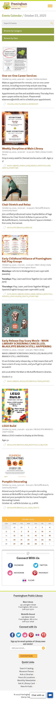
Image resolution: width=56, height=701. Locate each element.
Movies (46, 381)
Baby (33, 294)
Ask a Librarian (26, 674)
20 (14, 539)
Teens (39, 381)
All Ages (28, 508)
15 (28, 535)
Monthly (42, 166)
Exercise (28, 228)
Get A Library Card (26, 683)
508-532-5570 (28, 609)
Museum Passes (26, 671)
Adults (17, 104)
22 (28, 539)
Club (40, 445)
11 (49, 531)
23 (36, 539)
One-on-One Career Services (19, 76)
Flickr (31, 580)
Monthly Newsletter (26, 680)
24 (42, 539)
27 (14, 543)
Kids (28, 166)
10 (42, 531)
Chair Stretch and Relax (16, 204)
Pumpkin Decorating (14, 482)
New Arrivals (26, 686)
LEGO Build (9, 426)
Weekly (24, 104)
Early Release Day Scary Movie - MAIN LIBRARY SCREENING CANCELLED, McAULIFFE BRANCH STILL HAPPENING (26, 343)
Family (23, 166)
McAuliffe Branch (15, 228)
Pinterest (43, 572)
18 (50, 535)
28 (21, 543)
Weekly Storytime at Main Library (22, 148)
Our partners (26, 656)
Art (48, 166)
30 (36, 543)
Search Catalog (26, 668)
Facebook (19, 565)
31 (42, 543)
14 (21, 535)
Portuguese (15, 296)
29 (28, 543)
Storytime (13, 168)
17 (42, 535)
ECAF (9, 294)
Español (6, 296)
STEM (45, 445)
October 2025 (28, 519)
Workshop (33, 104)
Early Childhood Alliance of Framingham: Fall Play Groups (27, 260)
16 (36, 535)
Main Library (13, 166)
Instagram (19, 572)
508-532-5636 (28, 621)
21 (21, 539)
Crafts (5, 168)
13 (14, 535)
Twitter (43, 565)
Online (10, 104)
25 (50, 539)
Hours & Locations (26, 677)
